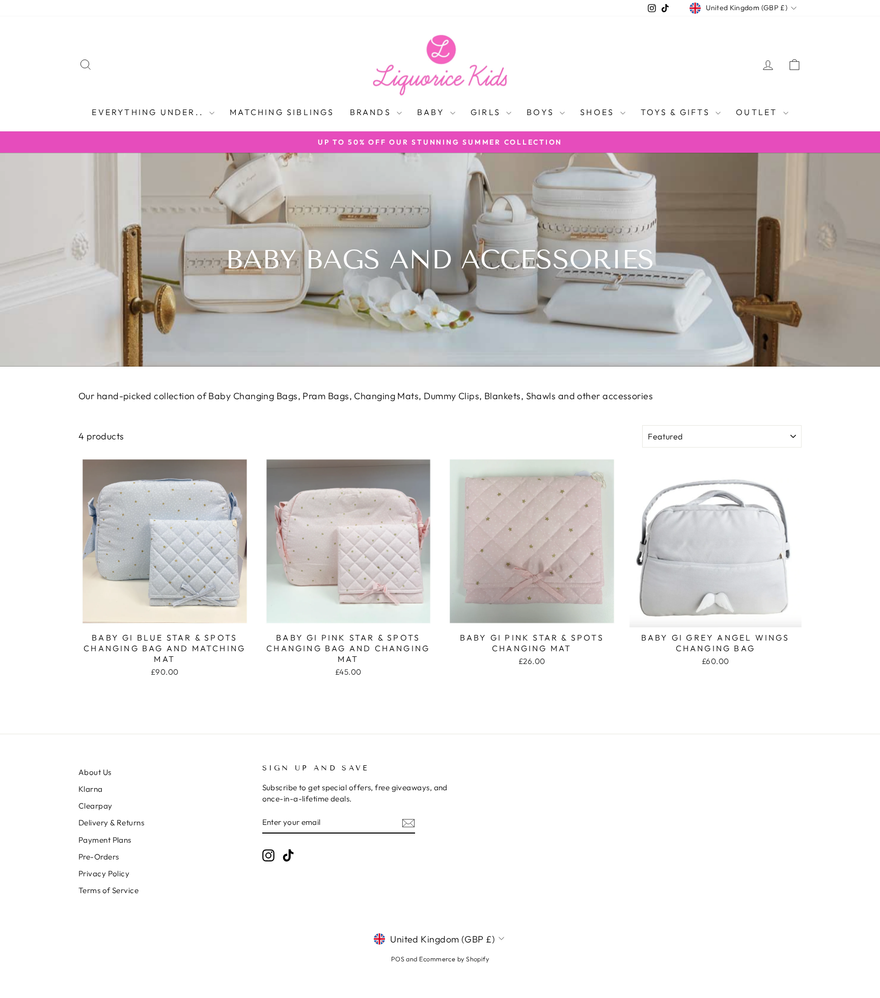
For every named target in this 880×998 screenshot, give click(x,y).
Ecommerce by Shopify (454, 959)
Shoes (598, 112)
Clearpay (95, 806)
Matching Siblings (282, 112)
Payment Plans (104, 840)
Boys (542, 112)
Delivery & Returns (111, 822)
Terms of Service (108, 890)
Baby (432, 112)
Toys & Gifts (677, 112)
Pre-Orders (98, 857)
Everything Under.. (149, 112)
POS (397, 959)
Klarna (90, 789)
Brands (372, 112)
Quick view (165, 615)
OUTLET (758, 112)
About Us (95, 772)
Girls (487, 112)
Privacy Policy (103, 873)
